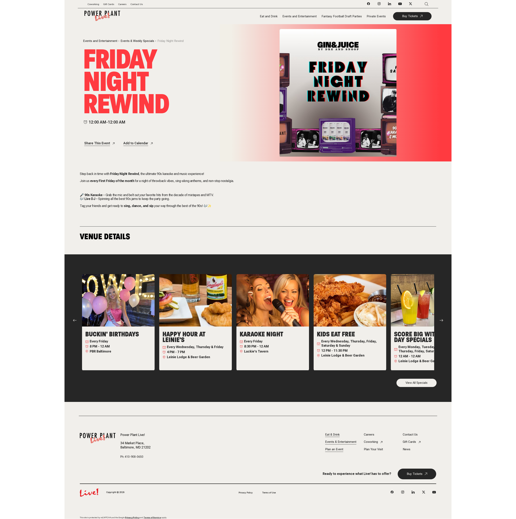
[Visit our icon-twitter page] (411, 4)
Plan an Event (334, 449)
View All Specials (417, 383)
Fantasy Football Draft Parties (341, 16)
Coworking (93, 4)
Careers (122, 4)
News (406, 449)
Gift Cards (108, 4)
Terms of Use (269, 492)
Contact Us (136, 4)
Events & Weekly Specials (137, 41)
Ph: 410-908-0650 (131, 456)
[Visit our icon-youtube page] (400, 4)
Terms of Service (152, 517)
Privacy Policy (246, 492)
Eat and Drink (269, 16)
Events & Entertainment (340, 442)
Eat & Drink (332, 434)
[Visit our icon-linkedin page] (390, 4)
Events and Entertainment (299, 16)
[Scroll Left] (75, 320)
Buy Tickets (410, 16)
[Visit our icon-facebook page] (369, 4)
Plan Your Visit (373, 449)
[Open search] (421, 4)
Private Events (376, 16)
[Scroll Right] (441, 320)
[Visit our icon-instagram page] (379, 4)
